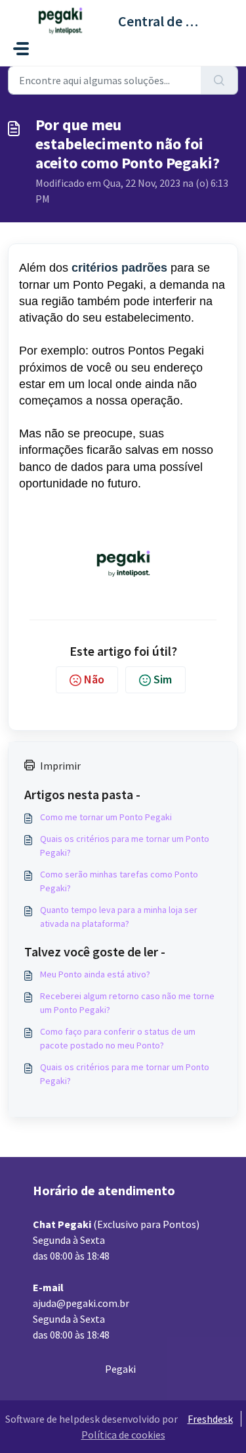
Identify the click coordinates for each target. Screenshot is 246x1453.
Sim (163, 679)
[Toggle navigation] (21, 49)
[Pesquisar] (219, 80)
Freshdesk (210, 1418)
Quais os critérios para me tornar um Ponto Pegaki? (124, 845)
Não (94, 679)
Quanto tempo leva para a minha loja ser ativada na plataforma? (118, 916)
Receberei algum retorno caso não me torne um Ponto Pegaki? (127, 1003)
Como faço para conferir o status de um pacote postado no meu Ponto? (117, 1038)
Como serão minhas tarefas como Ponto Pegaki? (119, 881)
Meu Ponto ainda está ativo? (95, 974)
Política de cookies (123, 1434)
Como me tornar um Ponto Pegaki (106, 817)
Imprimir (60, 765)
